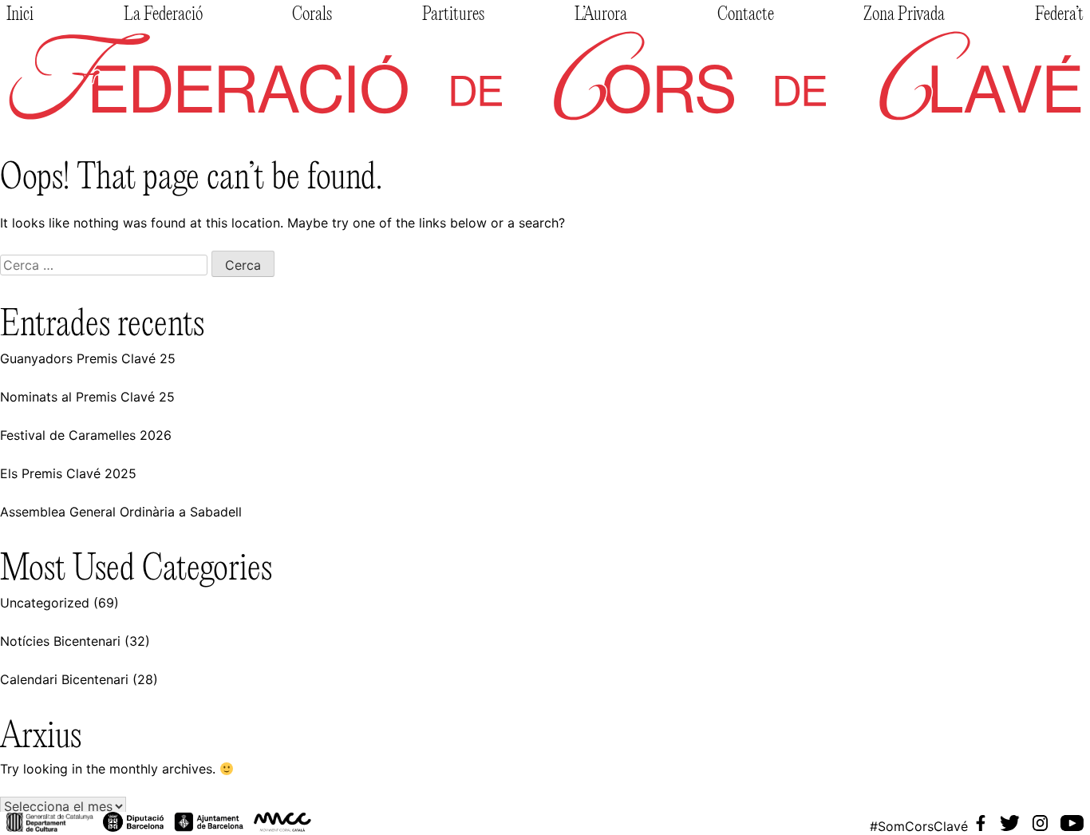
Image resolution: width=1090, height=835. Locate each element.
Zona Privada (904, 15)
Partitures (453, 15)
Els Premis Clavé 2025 (68, 473)
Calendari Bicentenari (64, 679)
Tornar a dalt (58, 783)
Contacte (745, 15)
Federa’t (1059, 15)
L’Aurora (601, 15)
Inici (20, 15)
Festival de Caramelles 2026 (86, 435)
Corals (312, 15)
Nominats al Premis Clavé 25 (87, 397)
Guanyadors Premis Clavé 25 (88, 358)
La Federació (163, 15)
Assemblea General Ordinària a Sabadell (121, 512)
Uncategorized (44, 603)
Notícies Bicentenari (60, 641)
